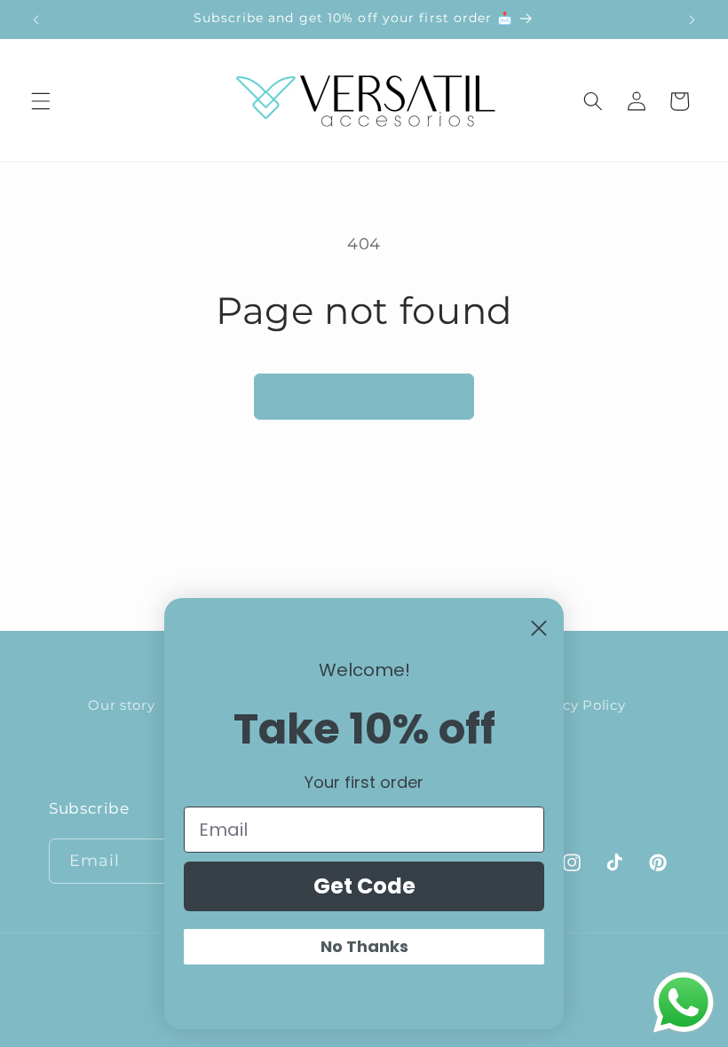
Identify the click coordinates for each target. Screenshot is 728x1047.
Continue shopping (364, 396)
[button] (41, 101)
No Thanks (364, 946)
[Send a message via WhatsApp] (683, 1002)
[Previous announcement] (36, 19)
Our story (121, 705)
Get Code (364, 886)
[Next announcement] (691, 19)
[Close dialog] (539, 628)
